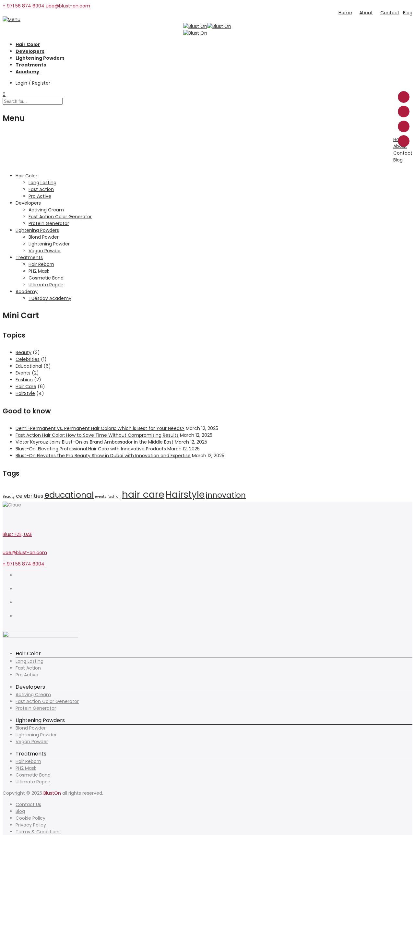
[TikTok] (17, 609)
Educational (29, 366)
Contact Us (28, 804)
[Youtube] (17, 595)
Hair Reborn (28, 761)
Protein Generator (36, 708)
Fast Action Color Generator (47, 701)
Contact (389, 12)
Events (23, 373)
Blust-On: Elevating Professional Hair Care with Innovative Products (91, 449)
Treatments (31, 65)
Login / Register (33, 83)
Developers (30, 51)
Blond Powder (31, 728)
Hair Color (28, 44)
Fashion (24, 379)
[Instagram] (17, 582)
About (366, 12)
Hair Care (26, 386)
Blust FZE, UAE (17, 534)
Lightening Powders (40, 58)
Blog (407, 12)
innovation (226, 495)
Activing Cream (33, 694)
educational (69, 495)
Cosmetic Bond (33, 775)
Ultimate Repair (33, 782)
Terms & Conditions (38, 831)
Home (345, 12)
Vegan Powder (32, 741)
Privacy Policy (31, 825)
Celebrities (28, 359)
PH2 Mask (26, 768)
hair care (143, 494)
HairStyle (25, 393)
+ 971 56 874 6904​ (24, 6)
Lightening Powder (36, 734)
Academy (27, 71)
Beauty (23, 352)
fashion (114, 496)
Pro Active (27, 675)
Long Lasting (29, 661)
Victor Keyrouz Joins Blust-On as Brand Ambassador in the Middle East (94, 442)
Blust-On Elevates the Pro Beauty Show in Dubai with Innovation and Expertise (103, 455)
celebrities (29, 496)
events (100, 496)
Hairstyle (185, 494)
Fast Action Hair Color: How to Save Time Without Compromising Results (97, 435)
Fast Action (28, 668)
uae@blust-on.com (25, 552)
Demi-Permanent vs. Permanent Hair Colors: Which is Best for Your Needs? (100, 428)
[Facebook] (17, 623)
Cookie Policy (30, 818)
